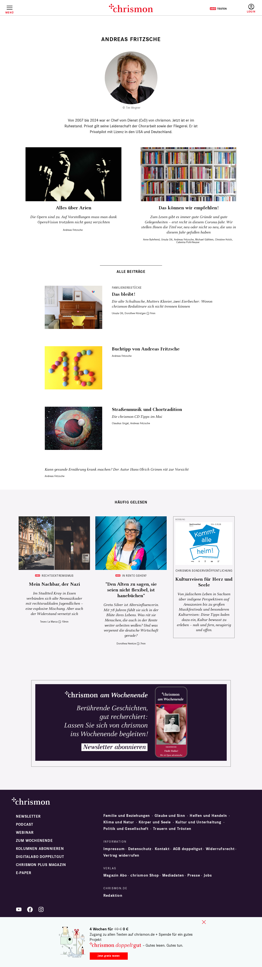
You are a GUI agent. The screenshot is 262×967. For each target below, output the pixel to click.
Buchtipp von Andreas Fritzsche (146, 349)
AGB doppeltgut (187, 849)
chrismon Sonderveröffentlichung (203, 570)
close (204, 922)
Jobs (208, 875)
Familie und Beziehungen (126, 815)
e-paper (23, 873)
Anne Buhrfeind (151, 239)
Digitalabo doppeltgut (40, 856)
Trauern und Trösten (172, 828)
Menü (9, 12)
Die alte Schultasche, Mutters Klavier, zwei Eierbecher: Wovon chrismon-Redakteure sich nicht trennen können (162, 304)
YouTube (19, 909)
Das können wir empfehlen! (188, 208)
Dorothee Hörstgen (135, 313)
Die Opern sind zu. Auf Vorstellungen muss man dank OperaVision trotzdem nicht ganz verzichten (73, 219)
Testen (218, 8)
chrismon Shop (144, 875)
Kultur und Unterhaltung (198, 822)
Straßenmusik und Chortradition (147, 409)
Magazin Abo (115, 875)
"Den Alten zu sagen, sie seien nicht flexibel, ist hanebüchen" (131, 590)
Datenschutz (139, 849)
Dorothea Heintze (126, 643)
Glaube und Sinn (170, 815)
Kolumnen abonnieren (40, 848)
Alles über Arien (73, 208)
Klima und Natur (118, 822)
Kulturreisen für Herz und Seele (203, 582)
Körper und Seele (155, 822)
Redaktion (112, 895)
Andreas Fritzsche (73, 230)
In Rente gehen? (134, 575)
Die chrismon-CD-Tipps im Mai (137, 416)
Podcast (24, 824)
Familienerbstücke (127, 287)
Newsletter (28, 816)
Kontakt (162, 849)
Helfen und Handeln (208, 815)
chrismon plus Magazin (41, 865)
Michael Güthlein (204, 239)
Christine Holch (223, 239)
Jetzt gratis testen (109, 955)
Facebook (30, 909)
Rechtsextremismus (58, 575)
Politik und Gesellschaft (125, 828)
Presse (193, 875)
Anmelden (251, 8)
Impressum (114, 849)
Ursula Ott (166, 239)
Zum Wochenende (34, 840)
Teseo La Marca (49, 621)
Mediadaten (173, 875)
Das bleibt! (123, 294)
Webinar (25, 832)
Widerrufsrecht (220, 849)
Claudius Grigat (120, 423)
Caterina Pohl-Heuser (187, 242)
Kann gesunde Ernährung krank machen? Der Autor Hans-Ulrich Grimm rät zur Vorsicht (117, 469)
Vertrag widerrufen (121, 855)
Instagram (41, 909)
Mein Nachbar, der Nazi (54, 584)
